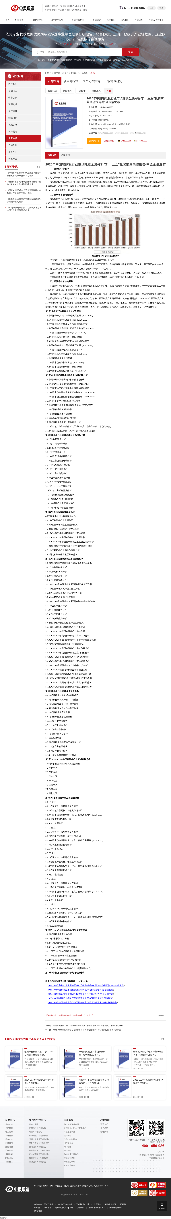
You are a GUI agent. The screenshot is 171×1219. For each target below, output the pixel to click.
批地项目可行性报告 (37, 1147)
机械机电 (12, 125)
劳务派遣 (47, 1207)
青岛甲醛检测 (110, 1204)
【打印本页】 (88, 1015)
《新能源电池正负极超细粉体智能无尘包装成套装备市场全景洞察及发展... (24, 183)
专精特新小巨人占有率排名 (75, 1128)
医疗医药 (12, 84)
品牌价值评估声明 (71, 1124)
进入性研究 (127, 60)
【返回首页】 (51, 1015)
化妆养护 (82, 91)
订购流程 (65, 155)
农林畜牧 (12, 145)
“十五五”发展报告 (104, 60)
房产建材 (12, 111)
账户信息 (104, 1128)
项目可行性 (37, 20)
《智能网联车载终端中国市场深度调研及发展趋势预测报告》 (24, 200)
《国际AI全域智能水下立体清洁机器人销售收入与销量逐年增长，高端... (24, 191)
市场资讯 (97, 20)
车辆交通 (12, 104)
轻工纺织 (12, 138)
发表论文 (81, 1207)
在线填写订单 (94, 141)
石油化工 (12, 91)
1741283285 (126, 141)
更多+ (39, 167)
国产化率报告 (57, 20)
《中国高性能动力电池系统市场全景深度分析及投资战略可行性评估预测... (24, 174)
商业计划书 (33, 1124)
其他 (108, 91)
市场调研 (139, 20)
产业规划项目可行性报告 (39, 1154)
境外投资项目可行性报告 (39, 1143)
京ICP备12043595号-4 (98, 1186)
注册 (161, 8)
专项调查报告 (69, 1165)
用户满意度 (68, 1143)
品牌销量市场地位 (71, 1154)
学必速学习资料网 (64, 1204)
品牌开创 (67, 1135)
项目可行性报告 (89, 60)
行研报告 (117, 60)
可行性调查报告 (83, 1204)
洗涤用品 (96, 91)
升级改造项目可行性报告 (39, 1139)
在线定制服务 (109, 141)
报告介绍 (52, 155)
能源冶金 (12, 118)
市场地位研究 (78, 20)
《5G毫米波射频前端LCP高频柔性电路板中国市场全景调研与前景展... (24, 209)
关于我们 (111, 20)
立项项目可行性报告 (37, 1162)
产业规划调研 (69, 1162)
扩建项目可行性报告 (37, 1128)
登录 (151, 8)
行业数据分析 (66, 60)
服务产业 (12, 152)
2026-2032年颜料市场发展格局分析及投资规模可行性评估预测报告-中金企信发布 (87, 1030)
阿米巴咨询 (48, 1204)
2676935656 (141, 141)
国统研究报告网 (116, 1207)
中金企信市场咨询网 (97, 1207)
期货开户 (97, 1204)
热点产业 (12, 159)
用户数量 (67, 1147)
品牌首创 (67, 1150)
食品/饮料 (67, 91)
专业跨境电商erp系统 (64, 1207)
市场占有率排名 (156, 20)
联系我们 (125, 20)
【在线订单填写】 (64, 1015)
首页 (7, 20)
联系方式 (104, 1124)
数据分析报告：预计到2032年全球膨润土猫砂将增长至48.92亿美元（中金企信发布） (88, 1025)
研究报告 (19, 20)
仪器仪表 (12, 97)
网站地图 (38, 1211)
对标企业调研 (69, 1158)
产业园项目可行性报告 (38, 1135)
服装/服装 (52, 91)
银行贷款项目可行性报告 (39, 1150)
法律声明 (104, 1132)
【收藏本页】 (77, 1015)
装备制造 (12, 131)
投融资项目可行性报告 (38, 1158)
